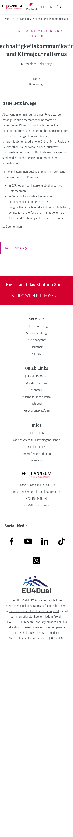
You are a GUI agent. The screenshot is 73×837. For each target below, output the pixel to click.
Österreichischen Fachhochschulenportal (34, 611)
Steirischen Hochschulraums (23, 606)
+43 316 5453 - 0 (36, 499)
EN (50, 7)
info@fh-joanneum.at (36, 505)
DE (43, 7)
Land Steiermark (45, 633)
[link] (36, 326)
